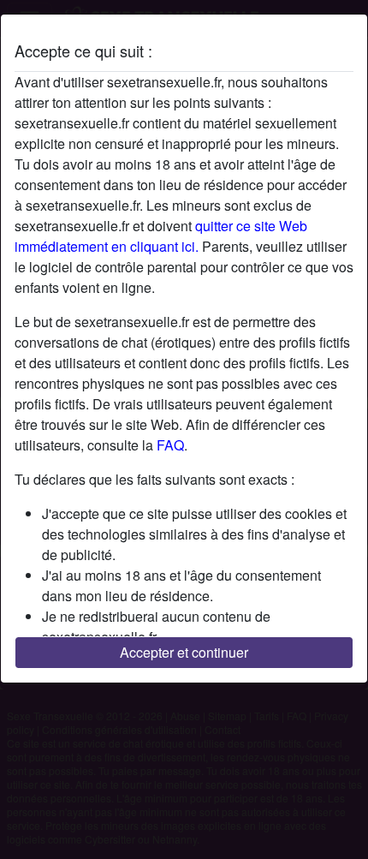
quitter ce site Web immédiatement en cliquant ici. (161, 236)
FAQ (170, 445)
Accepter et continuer (184, 652)
